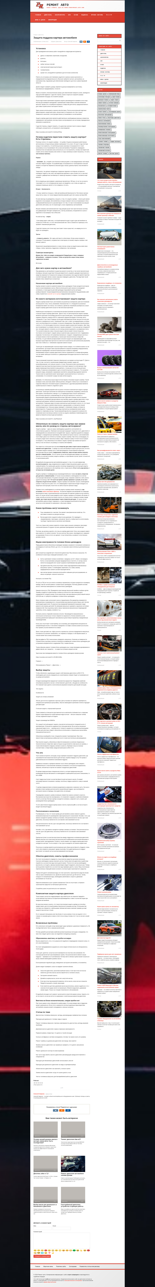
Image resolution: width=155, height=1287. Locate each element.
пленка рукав (101, 117)
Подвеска (84, 15)
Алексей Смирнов (39, 1094)
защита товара (114, 100)
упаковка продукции (103, 144)
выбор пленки (116, 97)
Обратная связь (48, 1266)
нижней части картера (54, 294)
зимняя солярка (102, 103)
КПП (69, 15)
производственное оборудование (106, 126)
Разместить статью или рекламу (90, 1266)
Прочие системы (97, 15)
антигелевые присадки (104, 97)
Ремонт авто (58, 5)
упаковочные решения (103, 147)
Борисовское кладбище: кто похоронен (109, 283)
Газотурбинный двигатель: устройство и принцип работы (72, 1205)
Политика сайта (61, 1266)
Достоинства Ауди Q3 (104, 938)
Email (54, 1226)
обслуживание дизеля (114, 111)
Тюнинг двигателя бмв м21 (71, 1139)
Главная (38, 15)
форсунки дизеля (114, 153)
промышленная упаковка (104, 129)
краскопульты (101, 106)
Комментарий (38, 1231)
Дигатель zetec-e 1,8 (41, 1173)
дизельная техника (103, 100)
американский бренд (114, 94)
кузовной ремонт (112, 106)
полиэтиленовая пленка (104, 123)
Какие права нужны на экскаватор (108, 906)
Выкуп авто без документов (106, 481)
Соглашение (72, 1266)
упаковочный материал (104, 150)
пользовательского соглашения (73, 1280)
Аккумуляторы (60, 15)
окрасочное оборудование (105, 114)
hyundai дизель (102, 94)
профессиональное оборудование (106, 132)
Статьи (99, 190)
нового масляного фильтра (51, 491)
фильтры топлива (102, 153)
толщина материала (115, 141)
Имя (35, 1226)
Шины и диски (40, 20)
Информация (52, 20)
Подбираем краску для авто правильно (109, 954)
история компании (113, 103)
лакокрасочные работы (104, 109)
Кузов (76, 15)
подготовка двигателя (114, 117)
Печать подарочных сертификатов (108, 754)
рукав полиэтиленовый (104, 138)
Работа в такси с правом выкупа (107, 434)
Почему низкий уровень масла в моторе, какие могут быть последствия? (45, 1141)
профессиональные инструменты (106, 135)
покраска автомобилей (104, 120)
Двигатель (48, 15)
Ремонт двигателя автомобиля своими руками (72, 1174)
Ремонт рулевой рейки (104, 892)
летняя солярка (102, 111)
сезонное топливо (103, 141)
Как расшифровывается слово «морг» (109, 450)
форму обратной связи (50, 1282)
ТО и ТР (109, 15)
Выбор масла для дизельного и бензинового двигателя (45, 1205)
